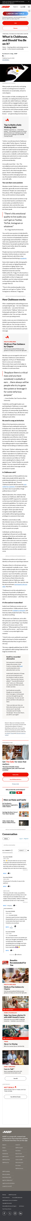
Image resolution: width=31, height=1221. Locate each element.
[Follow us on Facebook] (4, 1213)
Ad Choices (21, 1206)
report (24, 873)
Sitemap (4, 1194)
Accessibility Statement (17, 1197)
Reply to (11, 915)
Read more (25, 870)
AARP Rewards (5, 1156)
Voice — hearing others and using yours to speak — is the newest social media (15, 48)
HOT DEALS (9, 1087)
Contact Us (17, 1144)
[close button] (29, 10)
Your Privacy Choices (6, 1209)
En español (5, 60)
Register (15, 6)
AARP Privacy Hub (12, 1194)
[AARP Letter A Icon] (7, 338)
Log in (21, 838)
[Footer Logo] (15, 1132)
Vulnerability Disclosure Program (9, 1206)
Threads (12, 733)
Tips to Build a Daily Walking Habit (12, 126)
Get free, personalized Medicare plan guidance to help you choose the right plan (15, 349)
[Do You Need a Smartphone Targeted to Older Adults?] (24, 805)
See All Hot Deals (15, 1097)
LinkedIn (8, 733)
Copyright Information (7, 1203)
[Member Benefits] (6, 962)
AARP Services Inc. (19, 1168)
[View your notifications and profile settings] (28, 850)
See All (15, 1078)
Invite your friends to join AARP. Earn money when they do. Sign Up (13, 2)
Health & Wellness (10, 341)
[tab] (7, 850)
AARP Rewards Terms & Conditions (9, 1200)
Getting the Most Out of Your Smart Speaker (10, 813)
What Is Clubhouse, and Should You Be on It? (15, 40)
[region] (15, 896)
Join (15, 23)
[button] (13, 792)
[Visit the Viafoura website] (18, 954)
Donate (3, 1147)
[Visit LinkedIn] (21, 1213)
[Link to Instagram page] (15, 1213)
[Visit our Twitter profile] (10, 1213)
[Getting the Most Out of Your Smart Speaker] (24, 814)
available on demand (19, 610)
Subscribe (15, 774)
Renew (15, 28)
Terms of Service (6, 1197)
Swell (21, 666)
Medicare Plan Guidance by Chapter (14, 345)
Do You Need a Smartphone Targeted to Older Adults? (10, 805)
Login (21, 7)
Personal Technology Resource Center (15, 33)
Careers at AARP (18, 1159)
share (19, 873)
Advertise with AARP (19, 1156)
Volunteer (4, 1150)
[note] (15, 83)
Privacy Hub (15, 784)
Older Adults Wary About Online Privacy (8, 821)
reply (4, 873)
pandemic (24, 258)
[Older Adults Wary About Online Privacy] (24, 823)
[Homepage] (5, 7)
